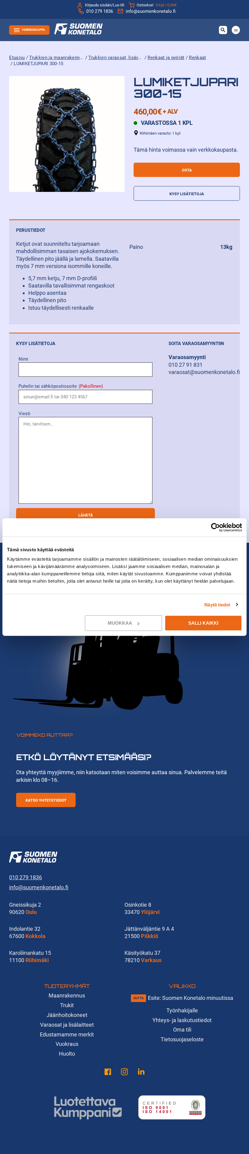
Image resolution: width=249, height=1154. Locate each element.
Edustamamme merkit (67, 1034)
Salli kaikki (203, 623)
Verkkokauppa (33, 30)
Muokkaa (120, 623)
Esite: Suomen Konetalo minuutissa (190, 998)
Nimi (23, 359)
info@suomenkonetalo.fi (151, 11)
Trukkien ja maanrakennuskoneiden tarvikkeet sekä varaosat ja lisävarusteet (56, 57)
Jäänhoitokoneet (66, 1015)
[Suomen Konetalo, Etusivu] (78, 32)
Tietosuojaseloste (182, 1039)
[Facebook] (108, 1073)
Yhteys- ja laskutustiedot (182, 1020)
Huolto (67, 1053)
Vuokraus (67, 1044)
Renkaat (197, 57)
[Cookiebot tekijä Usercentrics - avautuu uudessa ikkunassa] (215, 527)
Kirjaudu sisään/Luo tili (104, 5)
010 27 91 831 (186, 365)
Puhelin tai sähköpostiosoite (61, 386)
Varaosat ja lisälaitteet (67, 1025)
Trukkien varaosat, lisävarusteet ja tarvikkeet (115, 57)
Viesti (24, 413)
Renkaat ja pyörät (166, 57)
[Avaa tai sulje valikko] (236, 30)
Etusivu (17, 57)
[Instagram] (124, 1073)
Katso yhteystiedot (46, 800)
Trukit (67, 1005)
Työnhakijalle (182, 1010)
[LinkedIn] (141, 1073)
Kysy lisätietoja (186, 194)
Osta (187, 170)
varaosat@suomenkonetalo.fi (204, 372)
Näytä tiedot (217, 604)
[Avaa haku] (223, 30)
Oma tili (182, 1029)
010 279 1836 (99, 11)
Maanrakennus (67, 995)
